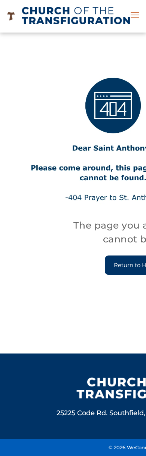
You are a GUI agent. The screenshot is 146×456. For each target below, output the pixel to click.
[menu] (134, 14)
